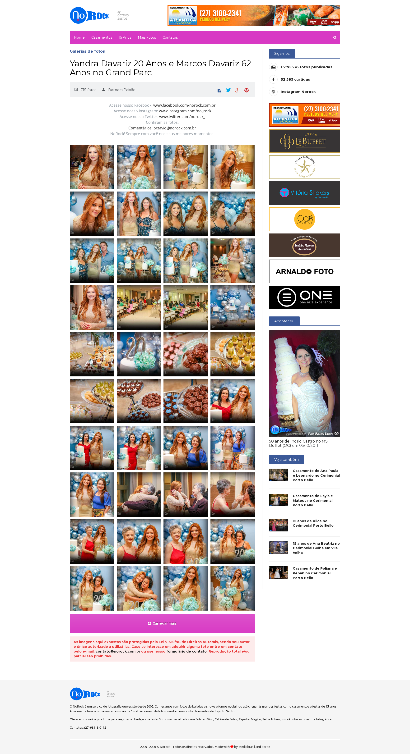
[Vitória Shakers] (304, 193)
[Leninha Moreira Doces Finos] (304, 245)
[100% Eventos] (304, 219)
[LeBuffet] (304, 140)
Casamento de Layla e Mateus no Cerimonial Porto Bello (313, 500)
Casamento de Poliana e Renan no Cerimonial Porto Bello (315, 573)
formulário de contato (186, 651)
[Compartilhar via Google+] (237, 90)
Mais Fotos (147, 37)
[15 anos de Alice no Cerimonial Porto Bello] (278, 525)
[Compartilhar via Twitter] (228, 90)
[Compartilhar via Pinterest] (246, 90)
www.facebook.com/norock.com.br (184, 105)
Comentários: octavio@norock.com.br (162, 128)
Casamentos (101, 37)
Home (79, 37)
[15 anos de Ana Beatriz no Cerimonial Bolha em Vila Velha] (278, 547)
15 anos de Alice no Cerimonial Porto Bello (313, 523)
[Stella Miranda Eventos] (304, 167)
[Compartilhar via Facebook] (219, 90)
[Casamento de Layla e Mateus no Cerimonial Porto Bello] (278, 500)
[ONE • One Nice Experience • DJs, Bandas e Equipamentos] (304, 297)
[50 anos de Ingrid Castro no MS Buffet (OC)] (304, 383)
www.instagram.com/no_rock (185, 111)
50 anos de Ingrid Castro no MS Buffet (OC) (298, 443)
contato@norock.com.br (118, 651)
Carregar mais (165, 623)
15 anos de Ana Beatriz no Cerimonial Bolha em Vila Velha (316, 548)
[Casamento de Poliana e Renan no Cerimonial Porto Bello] (278, 572)
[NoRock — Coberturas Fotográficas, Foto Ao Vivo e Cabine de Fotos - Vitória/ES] (99, 15)
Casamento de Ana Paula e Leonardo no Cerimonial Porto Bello (316, 475)
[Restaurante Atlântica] (254, 15)
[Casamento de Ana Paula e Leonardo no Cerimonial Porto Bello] (278, 475)
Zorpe (266, 747)
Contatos (170, 37)
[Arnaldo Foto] (304, 271)
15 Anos (125, 37)
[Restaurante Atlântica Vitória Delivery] (304, 114)
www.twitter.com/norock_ (182, 116)
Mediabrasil (246, 747)
